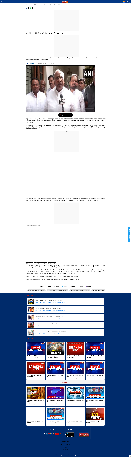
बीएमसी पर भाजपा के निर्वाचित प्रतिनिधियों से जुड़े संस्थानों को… (35, 422)
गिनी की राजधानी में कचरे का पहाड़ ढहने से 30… (75, 400)
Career (65, 447)
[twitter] (47, 434)
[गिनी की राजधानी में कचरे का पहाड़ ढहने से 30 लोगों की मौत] (75, 393)
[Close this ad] (130, 456)
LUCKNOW (75, 424)
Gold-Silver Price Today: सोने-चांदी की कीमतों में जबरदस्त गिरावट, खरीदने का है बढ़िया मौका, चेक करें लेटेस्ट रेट (55, 279)
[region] (66, 19)
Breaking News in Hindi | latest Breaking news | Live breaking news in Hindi (50, 302)
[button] (1, 2)
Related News (31, 339)
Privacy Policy (65, 441)
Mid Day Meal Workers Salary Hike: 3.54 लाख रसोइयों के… (48, 308)
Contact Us (65, 446)
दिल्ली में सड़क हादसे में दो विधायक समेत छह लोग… (35, 355)
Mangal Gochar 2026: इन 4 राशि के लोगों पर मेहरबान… (35, 401)
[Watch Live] (84, 436)
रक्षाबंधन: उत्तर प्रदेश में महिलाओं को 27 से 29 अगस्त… (74, 422)
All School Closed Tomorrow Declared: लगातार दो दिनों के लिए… (49, 300)
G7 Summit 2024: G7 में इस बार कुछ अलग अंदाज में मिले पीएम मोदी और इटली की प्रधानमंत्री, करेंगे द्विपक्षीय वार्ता (54, 276)
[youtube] (49, 434)
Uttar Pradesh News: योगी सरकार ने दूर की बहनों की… (46, 324)
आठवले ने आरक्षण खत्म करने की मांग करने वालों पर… (55, 401)
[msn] (60, 434)
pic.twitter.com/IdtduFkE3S (92, 200)
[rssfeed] (53, 434)
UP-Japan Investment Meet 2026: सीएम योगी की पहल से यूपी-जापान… (49, 316)
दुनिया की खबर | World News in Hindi (75, 401)
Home (27, 4)
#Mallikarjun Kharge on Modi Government (79, 290)
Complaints (65, 443)
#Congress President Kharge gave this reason (57, 290)
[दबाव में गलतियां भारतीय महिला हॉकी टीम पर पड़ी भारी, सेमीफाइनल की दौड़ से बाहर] (95, 393)
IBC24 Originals (95, 424)
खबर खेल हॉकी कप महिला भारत (55, 421)
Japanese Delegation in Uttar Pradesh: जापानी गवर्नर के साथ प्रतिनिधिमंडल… (51, 331)
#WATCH (28, 198)
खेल (95, 403)
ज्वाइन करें (42, 286)
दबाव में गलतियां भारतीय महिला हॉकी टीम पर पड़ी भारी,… (94, 401)
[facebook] (44, 434)
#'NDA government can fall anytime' (36, 290)
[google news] (51, 434)
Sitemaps (57, 433)
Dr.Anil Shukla (31, 63)
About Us (65, 449)
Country (31, 4)
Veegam (75, 455)
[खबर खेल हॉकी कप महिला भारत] (55, 414)
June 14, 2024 (37, 225)
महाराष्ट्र (55, 403)
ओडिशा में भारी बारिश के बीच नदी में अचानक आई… (95, 375)
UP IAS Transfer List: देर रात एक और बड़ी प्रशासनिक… (94, 422)
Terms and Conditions (65, 444)
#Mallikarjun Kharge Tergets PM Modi (101, 290)
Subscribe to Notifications (129, 233)
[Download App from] (70, 434)
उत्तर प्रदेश (37, 325)
